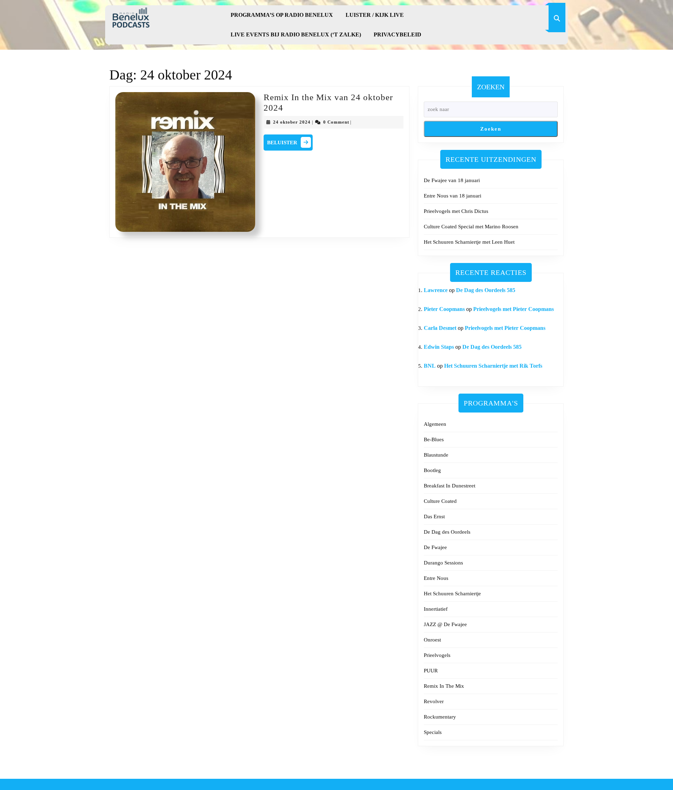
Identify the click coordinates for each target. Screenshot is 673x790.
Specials (433, 732)
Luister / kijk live (375, 15)
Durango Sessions (443, 563)
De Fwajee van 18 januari (452, 180)
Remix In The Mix (444, 686)
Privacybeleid (397, 34)
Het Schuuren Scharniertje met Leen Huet (469, 242)
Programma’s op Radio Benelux (282, 15)
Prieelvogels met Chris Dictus (456, 211)
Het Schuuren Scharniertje (452, 593)
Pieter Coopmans (444, 309)
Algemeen (435, 424)
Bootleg (432, 470)
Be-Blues (434, 439)
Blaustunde (436, 455)
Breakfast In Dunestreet (449, 485)
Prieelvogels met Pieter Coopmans (513, 309)
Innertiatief (436, 609)
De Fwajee (435, 547)
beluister (290, 141)
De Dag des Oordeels (447, 532)
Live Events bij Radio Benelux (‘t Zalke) (296, 34)
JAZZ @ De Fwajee (445, 624)
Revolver (434, 701)
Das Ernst (434, 516)
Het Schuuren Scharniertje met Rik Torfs (493, 366)
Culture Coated (440, 501)
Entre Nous (436, 578)
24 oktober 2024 (292, 122)
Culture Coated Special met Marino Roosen (471, 226)
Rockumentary (440, 717)
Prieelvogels (437, 655)
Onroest (432, 640)
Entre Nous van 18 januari (452, 196)
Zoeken (490, 87)
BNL (430, 366)
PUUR (431, 670)
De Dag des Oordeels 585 (485, 290)
